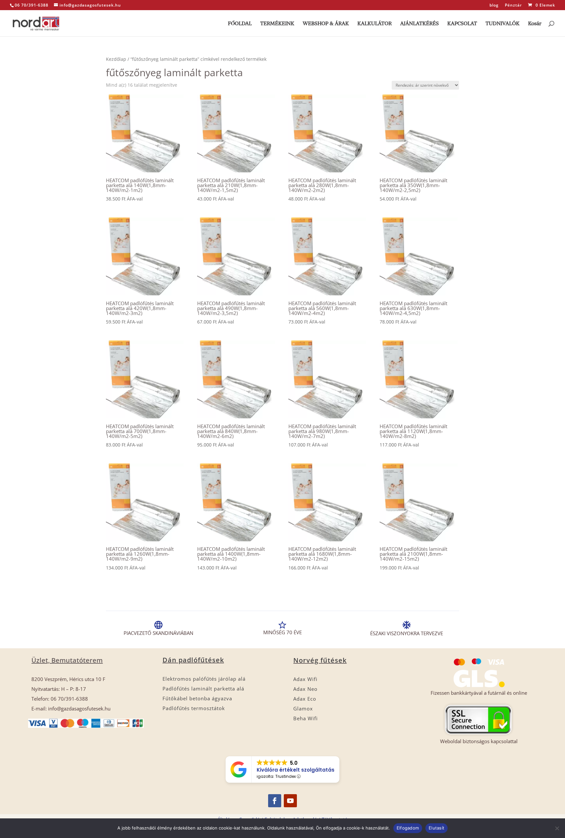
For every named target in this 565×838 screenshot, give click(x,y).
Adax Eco (304, 698)
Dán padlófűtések (193, 659)
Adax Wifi (305, 679)
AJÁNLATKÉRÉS (419, 23)
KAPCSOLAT (462, 23)
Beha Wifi (305, 718)
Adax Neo (305, 689)
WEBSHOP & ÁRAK (326, 23)
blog (494, 5)
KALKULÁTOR (374, 23)
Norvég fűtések (320, 660)
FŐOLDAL (240, 23)
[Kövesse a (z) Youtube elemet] (290, 800)
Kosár (534, 23)
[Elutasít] (557, 828)
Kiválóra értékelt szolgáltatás (295, 769)
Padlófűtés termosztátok (194, 708)
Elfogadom (408, 827)
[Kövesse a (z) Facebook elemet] (274, 800)
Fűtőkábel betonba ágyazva (197, 698)
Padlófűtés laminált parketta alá (203, 688)
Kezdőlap (116, 59)
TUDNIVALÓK (503, 23)
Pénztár (513, 5)
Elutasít (436, 827)
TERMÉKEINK (277, 23)
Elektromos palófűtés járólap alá (204, 678)
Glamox (303, 708)
